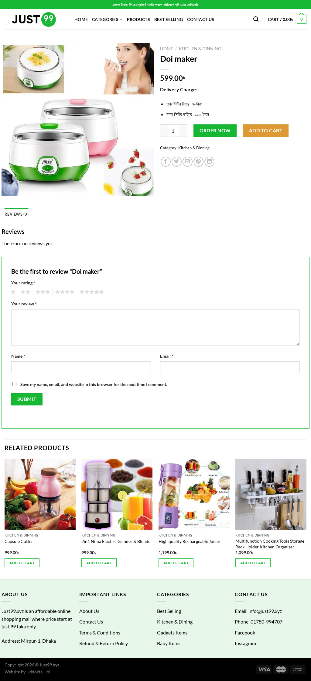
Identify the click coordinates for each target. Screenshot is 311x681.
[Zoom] (9, 188)
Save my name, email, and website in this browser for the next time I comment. (93, 384)
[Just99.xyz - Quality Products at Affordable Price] (35, 19)
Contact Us (200, 19)
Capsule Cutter (19, 541)
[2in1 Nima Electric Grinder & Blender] (116, 494)
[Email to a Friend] (188, 162)
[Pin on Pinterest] (198, 162)
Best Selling (168, 19)
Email (166, 356)
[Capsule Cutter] (40, 494)
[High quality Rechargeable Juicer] (194, 494)
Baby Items (168, 643)
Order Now (215, 130)
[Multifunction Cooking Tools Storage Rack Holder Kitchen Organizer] (270, 494)
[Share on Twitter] (177, 162)
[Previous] (4, 518)
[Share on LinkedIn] (209, 162)
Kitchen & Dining (175, 621)
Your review (24, 303)
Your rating (23, 282)
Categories (105, 19)
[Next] (306, 518)
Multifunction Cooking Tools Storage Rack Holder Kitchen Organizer (269, 543)
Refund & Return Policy (103, 643)
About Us (89, 611)
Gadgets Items (172, 632)
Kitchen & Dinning (200, 48)
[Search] (255, 19)
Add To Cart (265, 130)
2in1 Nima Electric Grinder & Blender (116, 541)
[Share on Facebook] (166, 162)
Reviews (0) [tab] (17, 214)
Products (138, 19)
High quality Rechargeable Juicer (189, 541)
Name (18, 356)
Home (81, 19)
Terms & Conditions (99, 632)
